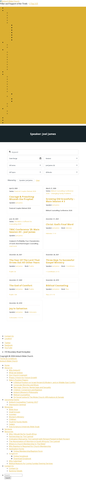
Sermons (8, 72)
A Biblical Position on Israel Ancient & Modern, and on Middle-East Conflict (44, 25)
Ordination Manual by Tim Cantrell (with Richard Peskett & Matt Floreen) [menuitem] (39, 439)
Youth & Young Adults (18, 64)
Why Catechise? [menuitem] (15, 461)
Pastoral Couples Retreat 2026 (25, 191)
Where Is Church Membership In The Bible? (27, 86)
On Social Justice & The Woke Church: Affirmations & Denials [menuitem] (38, 397)
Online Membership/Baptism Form (28, 94)
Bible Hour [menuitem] (13, 409)
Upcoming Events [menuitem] (11, 399)
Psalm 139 (13, 295)
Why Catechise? (15, 103)
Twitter (7, 117)
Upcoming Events (11, 42)
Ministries (8, 49)
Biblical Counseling (57, 285)
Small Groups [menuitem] (14, 412)
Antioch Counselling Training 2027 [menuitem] (23, 402)
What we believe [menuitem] (16, 372)
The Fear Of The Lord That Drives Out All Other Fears (24, 261)
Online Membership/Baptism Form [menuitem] (28, 451)
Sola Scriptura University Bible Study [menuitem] (24, 426)
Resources (8, 74)
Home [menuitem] (7, 365)
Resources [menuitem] (8, 431)
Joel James (19, 203)
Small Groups (14, 54)
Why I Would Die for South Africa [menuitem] (23, 434)
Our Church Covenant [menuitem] (18, 375)
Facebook (8, 120)
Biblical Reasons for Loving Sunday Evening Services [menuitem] (31, 463)
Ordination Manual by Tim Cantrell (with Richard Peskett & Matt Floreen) (39, 81)
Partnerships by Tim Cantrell (21, 79)
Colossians (33, 312)
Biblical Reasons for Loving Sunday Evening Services (31, 106)
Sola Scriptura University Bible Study (24, 69)
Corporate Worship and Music (26, 27)
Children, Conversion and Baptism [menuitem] (27, 390)
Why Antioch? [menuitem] (14, 370)
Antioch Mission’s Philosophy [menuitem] (25, 392)
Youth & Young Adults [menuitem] (18, 422)
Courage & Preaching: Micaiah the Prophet (21, 198)
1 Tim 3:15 (33, 3)
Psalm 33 (12, 272)
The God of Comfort (20, 285)
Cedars (12, 67)
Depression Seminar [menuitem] (17, 404)
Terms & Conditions (8, 358)
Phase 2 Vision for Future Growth (23, 20)
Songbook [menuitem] (13, 453)
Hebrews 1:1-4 (51, 233)
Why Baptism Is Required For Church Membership (30, 89)
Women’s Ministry (16, 59)
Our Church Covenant (18, 18)
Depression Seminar (17, 47)
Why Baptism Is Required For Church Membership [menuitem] (30, 446)
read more (13, 246)
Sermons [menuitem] (8, 429)
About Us (8, 10)
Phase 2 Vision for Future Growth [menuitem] (23, 377)
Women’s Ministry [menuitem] (16, 417)
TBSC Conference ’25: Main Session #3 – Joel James (24, 230)
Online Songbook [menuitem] (20, 456)
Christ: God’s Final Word (59, 224)
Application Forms (16, 91)
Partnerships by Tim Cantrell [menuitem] (21, 436)
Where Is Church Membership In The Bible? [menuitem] (27, 444)
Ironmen (12, 57)
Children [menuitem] (12, 419)
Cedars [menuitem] (12, 424)
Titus (67, 289)
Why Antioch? (14, 13)
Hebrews (69, 228)
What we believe (16, 15)
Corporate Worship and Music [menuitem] (26, 385)
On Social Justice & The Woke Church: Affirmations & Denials (38, 40)
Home (7, 8)
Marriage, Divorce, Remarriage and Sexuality (32, 30)
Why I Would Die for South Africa (23, 76)
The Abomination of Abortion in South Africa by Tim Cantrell (34, 84)
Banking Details (15, 113)
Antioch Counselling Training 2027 (23, 45)
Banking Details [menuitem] (15, 471)
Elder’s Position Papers (18, 22)
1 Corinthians (70, 266)
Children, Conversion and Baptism (27, 32)
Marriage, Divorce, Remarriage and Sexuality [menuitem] (32, 387)
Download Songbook (22, 101)
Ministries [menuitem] (8, 407)
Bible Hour (13, 52)
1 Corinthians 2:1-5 (52, 272)
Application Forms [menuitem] (16, 449)
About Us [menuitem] (8, 368)
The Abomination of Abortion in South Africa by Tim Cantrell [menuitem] (34, 441)
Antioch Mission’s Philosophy (25, 35)
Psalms (31, 266)
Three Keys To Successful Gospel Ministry (60, 261)
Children (12, 62)
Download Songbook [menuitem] (22, 458)
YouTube (8, 122)
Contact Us (9, 108)
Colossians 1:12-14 (16, 318)
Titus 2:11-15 (50, 295)
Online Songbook (20, 99)
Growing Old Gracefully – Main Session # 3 (60, 200)
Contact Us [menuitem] (9, 466)
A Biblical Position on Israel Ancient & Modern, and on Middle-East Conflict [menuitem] (44, 382)
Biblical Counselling (21, 37)
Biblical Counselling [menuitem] (21, 395)
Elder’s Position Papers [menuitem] (18, 380)
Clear (38, 180)
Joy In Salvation (18, 308)
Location (8, 338)
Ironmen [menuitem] (12, 414)
